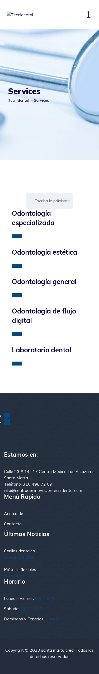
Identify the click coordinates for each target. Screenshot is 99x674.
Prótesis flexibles (20, 569)
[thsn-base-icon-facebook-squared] (7, 415)
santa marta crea (57, 650)
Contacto (13, 523)
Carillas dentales (19, 550)
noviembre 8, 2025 (19, 557)
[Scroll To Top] (88, 665)
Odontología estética (44, 252)
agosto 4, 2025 (16, 576)
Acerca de (13, 513)
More (17, 236)
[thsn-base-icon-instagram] (7, 422)
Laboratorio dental (41, 350)
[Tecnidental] (51, 14)
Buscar (63, 200)
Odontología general (44, 281)
